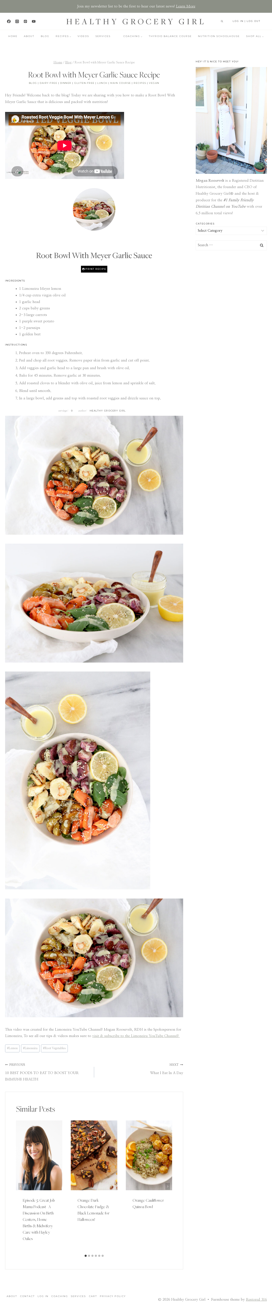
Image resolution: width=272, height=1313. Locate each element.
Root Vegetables (54, 1048)
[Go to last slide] (20, 1186)
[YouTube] (33, 21)
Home (12, 36)
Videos (83, 36)
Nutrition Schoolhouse (219, 36)
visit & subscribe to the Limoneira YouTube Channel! (136, 1036)
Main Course (120, 82)
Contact (27, 1296)
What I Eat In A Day (166, 1069)
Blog (45, 36)
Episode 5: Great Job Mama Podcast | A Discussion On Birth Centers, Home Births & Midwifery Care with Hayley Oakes (39, 1219)
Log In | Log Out (247, 21)
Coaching (59, 1296)
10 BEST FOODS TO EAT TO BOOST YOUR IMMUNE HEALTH (42, 1072)
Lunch (102, 82)
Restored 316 (256, 1299)
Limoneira (30, 1048)
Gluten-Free (84, 82)
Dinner (65, 82)
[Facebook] (8, 21)
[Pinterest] (25, 21)
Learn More (185, 6)
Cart (93, 1296)
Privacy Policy (113, 1296)
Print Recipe (95, 268)
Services (102, 36)
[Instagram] (17, 21)
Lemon (12, 1048)
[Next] (167, 1186)
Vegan (154, 82)
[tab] (86, 1256)
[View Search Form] (222, 21)
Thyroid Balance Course (170, 36)
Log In (43, 1296)
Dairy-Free (48, 82)
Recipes (140, 82)
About (29, 36)
